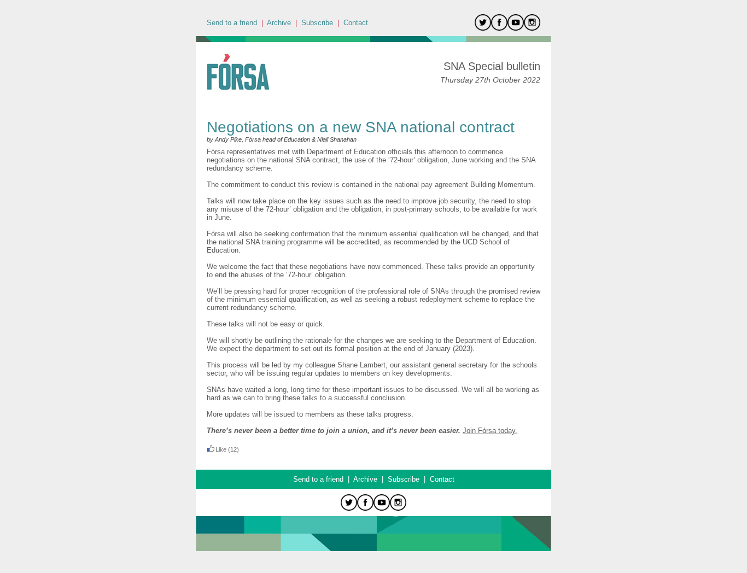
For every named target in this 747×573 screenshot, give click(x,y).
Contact (355, 23)
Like (220, 449)
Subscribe (317, 23)
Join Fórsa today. (490, 430)
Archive (279, 23)
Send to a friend (232, 23)
